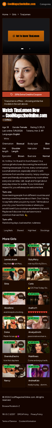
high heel (32, 230)
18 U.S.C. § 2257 (8, 414)
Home (5, 14)
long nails (8, 230)
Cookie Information (27, 421)
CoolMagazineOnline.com (19, 4)
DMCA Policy (22, 414)
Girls (14, 14)
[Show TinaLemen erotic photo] (22, 49)
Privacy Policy (36, 414)
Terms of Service (9, 421)
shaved (20, 230)
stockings (44, 230)
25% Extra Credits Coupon (29, 95)
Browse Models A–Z (11, 406)
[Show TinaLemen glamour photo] (30, 49)
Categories (45, 4)
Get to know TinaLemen (30, 36)
